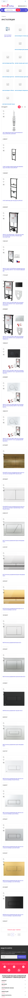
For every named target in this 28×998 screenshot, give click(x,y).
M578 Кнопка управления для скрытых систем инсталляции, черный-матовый (13, 915)
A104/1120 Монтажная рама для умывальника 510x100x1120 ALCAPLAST (13, 167)
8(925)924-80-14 (22, 6)
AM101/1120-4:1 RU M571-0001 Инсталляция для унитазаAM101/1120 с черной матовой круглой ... (13, 371)
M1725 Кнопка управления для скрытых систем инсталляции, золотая (13, 609)
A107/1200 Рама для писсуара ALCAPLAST (13, 200)
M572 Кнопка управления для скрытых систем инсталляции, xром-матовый (13, 847)
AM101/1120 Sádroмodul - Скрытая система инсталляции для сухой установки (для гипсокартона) (13, 235)
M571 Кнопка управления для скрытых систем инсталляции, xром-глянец (13, 813)
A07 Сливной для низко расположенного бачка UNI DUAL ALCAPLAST (13, 133)
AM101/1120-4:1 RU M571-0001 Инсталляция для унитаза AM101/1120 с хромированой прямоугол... (13, 337)
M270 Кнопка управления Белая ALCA (12, 642)
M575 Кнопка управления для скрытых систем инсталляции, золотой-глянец (13, 881)
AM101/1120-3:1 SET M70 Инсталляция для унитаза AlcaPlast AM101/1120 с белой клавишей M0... (14, 269)
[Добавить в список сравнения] (3, 116)
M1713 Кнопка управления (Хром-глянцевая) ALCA (14, 575)
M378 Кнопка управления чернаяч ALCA (12, 710)
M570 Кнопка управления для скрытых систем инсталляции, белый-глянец (13, 779)
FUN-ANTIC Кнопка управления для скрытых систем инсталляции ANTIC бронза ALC (13, 473)
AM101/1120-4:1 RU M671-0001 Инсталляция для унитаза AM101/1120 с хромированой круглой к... (13, 439)
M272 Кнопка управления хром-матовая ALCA (14, 676)
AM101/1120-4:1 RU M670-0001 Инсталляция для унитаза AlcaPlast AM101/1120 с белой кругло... (13, 405)
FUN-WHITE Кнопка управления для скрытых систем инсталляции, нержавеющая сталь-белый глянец (13, 507)
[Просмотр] (3, 111)
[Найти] (18, 10)
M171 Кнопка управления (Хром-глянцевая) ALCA (13, 541)
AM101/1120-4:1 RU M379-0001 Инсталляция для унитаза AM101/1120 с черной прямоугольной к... (13, 303)
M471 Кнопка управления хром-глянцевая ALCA (13, 745)
